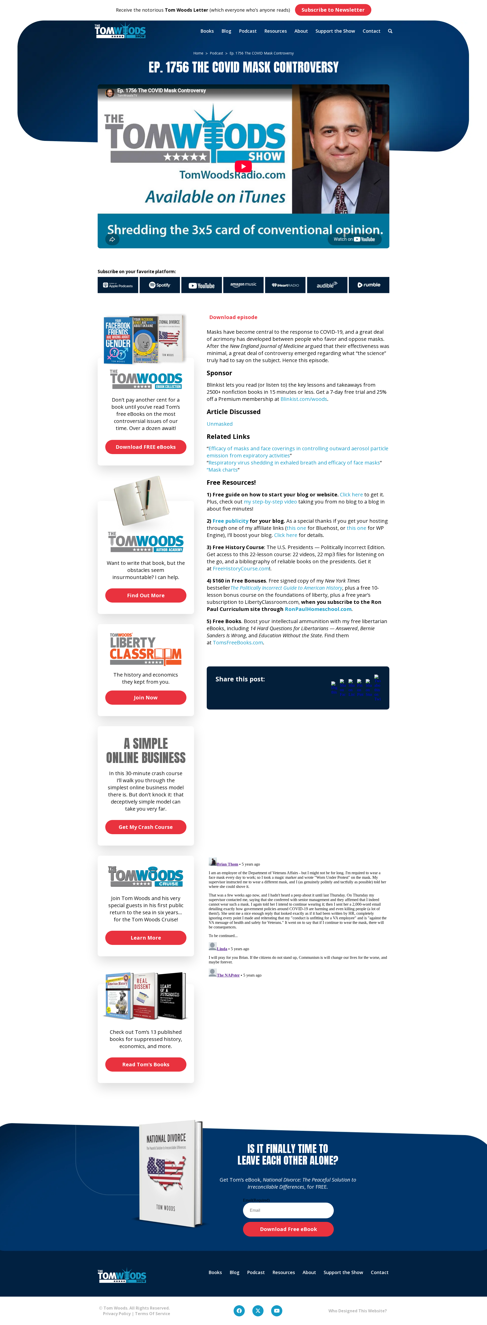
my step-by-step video (270, 501)
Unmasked (220, 423)
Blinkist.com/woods (304, 399)
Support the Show (335, 31)
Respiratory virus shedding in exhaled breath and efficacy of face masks (294, 462)
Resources (275, 31)
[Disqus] (298, 788)
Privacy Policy (115, 1313)
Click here (351, 494)
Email (256, 1200)
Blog (226, 31)
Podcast (248, 31)
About (301, 31)
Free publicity (230, 520)
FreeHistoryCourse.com (241, 568)
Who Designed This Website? (357, 1311)
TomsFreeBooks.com (238, 642)
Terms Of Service (152, 1313)
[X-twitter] (258, 1310)
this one (296, 528)
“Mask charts (222, 469)
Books (207, 31)
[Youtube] (276, 1310)
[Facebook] (239, 1310)
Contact (371, 31)
